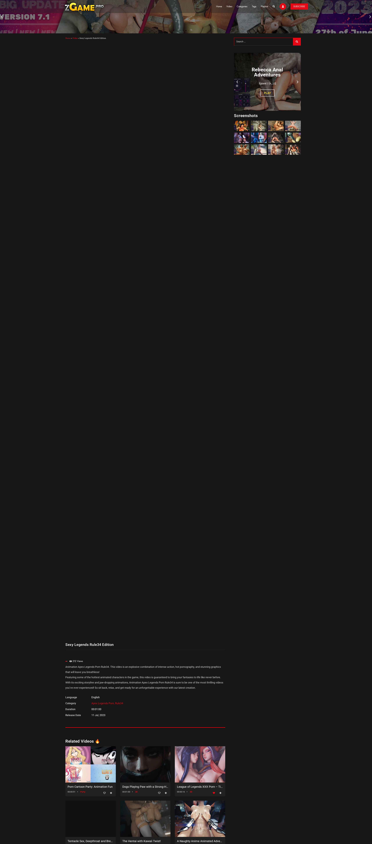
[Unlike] (214, 793)
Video (229, 6)
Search (297, 42)
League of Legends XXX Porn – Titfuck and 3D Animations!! (200, 786)
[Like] (104, 793)
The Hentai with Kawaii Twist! (141, 841)
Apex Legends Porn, (103, 703)
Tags (254, 6)
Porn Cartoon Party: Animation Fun (90, 786)
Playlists (264, 6)
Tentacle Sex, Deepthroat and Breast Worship (91, 841)
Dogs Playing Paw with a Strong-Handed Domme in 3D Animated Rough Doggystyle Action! (145, 786)
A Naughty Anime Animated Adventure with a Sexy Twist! (200, 841)
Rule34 (119, 703)
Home (219, 6)
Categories (242, 6)
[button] (2, 17)
